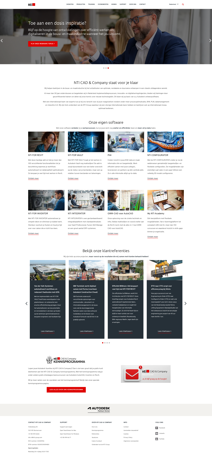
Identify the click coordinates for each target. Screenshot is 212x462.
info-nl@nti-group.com (35, 437)
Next (210, 40)
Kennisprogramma (97, 430)
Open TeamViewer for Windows (69, 434)
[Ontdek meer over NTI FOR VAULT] (86, 142)
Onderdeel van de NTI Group (101, 445)
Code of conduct (97, 441)
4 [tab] (109, 342)
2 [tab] (106, 68)
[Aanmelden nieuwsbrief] (146, 374)
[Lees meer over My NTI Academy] (165, 200)
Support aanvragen (66, 427)
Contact (126, 427)
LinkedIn (162, 433)
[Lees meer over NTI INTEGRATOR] (86, 200)
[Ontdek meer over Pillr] (126, 142)
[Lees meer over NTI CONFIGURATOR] (165, 142)
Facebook (162, 428)
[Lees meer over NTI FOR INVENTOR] (46, 200)
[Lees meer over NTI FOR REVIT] (46, 142)
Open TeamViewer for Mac (68, 430)
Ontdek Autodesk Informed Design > (46, 44)
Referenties (95, 434)
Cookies (126, 434)
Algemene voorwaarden (131, 441)
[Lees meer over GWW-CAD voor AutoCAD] (126, 200)
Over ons (94, 427)
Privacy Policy (128, 437)
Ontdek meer (33, 178)
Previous (2, 40)
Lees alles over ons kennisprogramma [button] (66, 390)
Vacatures (95, 437)
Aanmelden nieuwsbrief (131, 430)
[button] (183, 4)
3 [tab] (108, 68)
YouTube (161, 439)
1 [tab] (103, 68)
